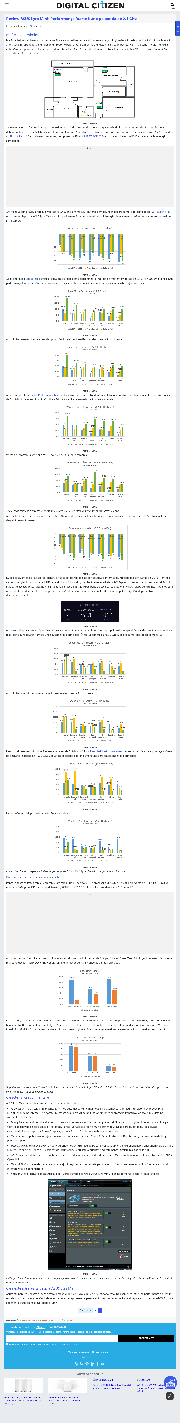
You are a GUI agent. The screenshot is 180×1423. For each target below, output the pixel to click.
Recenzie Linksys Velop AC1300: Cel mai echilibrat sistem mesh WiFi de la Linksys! (22, 1400)
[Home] (90, 6)
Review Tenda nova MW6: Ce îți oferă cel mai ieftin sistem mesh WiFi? (65, 1400)
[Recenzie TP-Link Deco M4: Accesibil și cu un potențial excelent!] (103, 1379)
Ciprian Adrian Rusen (19, 26)
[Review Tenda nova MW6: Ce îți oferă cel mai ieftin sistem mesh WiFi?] (67, 1392)
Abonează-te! (146, 1338)
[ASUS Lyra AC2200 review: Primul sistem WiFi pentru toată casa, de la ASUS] (143, 1379)
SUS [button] (170, 1397)
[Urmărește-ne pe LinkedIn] (92, 1364)
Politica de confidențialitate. (97, 1331)
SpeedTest (32, 278)
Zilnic (40, 1327)
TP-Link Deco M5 (20, 136)
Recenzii (43, 1320)
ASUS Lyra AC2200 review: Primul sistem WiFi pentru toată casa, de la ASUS (156, 1388)
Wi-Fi (69, 1320)
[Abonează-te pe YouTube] (103, 1364)
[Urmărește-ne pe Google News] (87, 1364)
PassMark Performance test (42, 395)
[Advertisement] (90, 177)
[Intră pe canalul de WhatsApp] (77, 1364)
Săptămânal (58, 1327)
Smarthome (28, 1320)
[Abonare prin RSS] (81, 1364)
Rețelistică (57, 1320)
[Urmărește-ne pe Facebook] (97, 1364)
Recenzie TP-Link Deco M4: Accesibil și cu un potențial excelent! (112, 1387)
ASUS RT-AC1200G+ (93, 136)
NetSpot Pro (161, 211)
